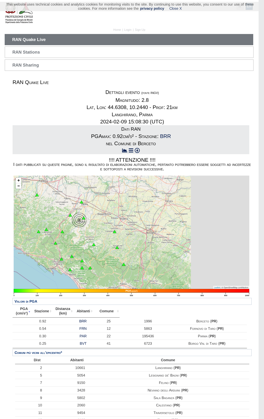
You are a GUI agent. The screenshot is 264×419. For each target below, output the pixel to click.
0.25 (42, 343)
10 (40, 405)
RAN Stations (26, 52)
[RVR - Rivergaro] (37, 195)
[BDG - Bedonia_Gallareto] (38, 231)
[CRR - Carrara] (70, 269)
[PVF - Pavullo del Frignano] (117, 247)
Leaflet (217, 287)
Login (127, 29)
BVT (83, 343)
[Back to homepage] (19, 13)
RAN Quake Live (29, 39)
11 (40, 413)
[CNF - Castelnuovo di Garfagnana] (90, 267)
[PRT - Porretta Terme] (124, 264)
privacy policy (152, 8)
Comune (106, 311)
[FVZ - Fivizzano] (72, 256)
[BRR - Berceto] (62, 231)
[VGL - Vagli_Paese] (82, 267)
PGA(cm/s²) (22, 311)
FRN (83, 328)
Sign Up (140, 29)
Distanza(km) (62, 311)
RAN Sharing (25, 65)
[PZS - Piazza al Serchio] (82, 260)
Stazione (41, 311)
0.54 (42, 328)
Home (117, 29)
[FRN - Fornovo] (70, 215)
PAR (83, 336)
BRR (165, 136)
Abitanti (83, 311)
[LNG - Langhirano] (83, 218)
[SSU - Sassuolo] (114, 231)
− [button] (18, 186)
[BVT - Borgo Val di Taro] (46, 229)
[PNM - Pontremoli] (55, 243)
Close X (175, 8)
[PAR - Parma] (81, 202)
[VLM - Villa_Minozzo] (94, 244)
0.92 (42, 321)
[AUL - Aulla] (61, 259)
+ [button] (18, 180)
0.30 (42, 336)
